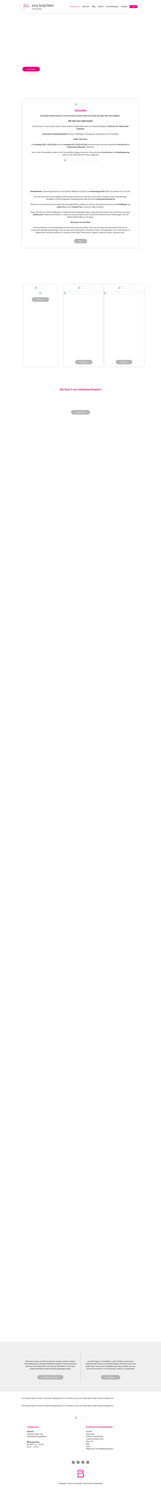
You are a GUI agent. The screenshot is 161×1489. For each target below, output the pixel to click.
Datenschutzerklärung (94, 1436)
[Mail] (87, 1462)
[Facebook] (73, 1462)
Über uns (85, 6)
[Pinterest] (83, 1462)
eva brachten (43, 5)
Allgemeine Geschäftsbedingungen (99, 1449)
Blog (93, 6)
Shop (133, 7)
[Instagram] (78, 1462)
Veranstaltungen (112, 6)
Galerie (101, 6)
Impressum (90, 1434)
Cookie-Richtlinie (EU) (95, 1439)
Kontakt (124, 6)
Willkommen (75, 6)
